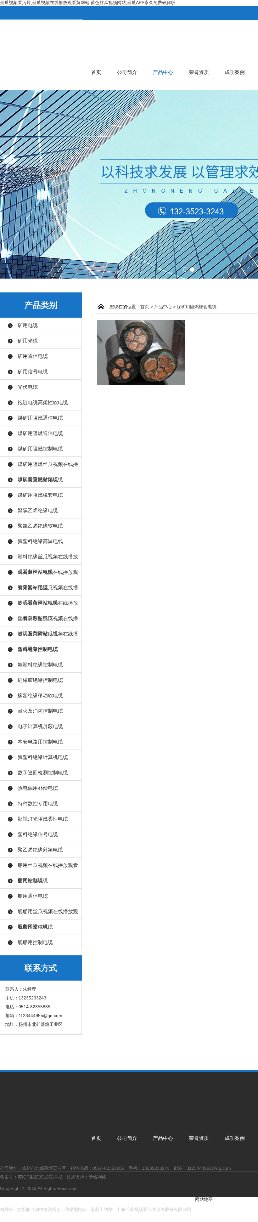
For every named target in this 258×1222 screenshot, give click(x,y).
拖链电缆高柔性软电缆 (43, 402)
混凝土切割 (102, 1209)
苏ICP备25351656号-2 (40, 1177)
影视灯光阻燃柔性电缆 (43, 819)
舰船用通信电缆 (35, 927)
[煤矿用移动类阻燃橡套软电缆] (141, 351)
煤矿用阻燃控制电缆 (40, 448)
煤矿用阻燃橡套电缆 (40, 495)
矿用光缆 (28, 340)
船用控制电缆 (33, 880)
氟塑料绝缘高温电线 (40, 541)
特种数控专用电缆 (38, 803)
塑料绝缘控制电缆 (38, 649)
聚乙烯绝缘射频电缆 (40, 849)
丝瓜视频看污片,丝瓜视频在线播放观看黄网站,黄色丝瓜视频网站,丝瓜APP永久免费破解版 (87, 2)
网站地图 (204, 1199)
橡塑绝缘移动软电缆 (40, 695)
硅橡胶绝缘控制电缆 (40, 680)
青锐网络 (97, 1177)
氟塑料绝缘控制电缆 (40, 664)
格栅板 (6, 1209)
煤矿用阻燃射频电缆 (40, 479)
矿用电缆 (28, 325)
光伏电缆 (28, 387)
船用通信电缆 (33, 896)
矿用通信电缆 (33, 356)
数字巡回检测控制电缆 (43, 772)
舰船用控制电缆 (35, 942)
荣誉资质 (199, 72)
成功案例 (235, 72)
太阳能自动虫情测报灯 (39, 1209)
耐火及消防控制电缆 (40, 711)
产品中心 (163, 72)
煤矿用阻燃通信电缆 (40, 418)
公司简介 (127, 72)
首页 (96, 72)
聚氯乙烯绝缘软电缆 (40, 526)
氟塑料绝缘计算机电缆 (43, 757)
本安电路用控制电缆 (40, 741)
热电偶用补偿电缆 (38, 788)
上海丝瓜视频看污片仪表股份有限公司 (153, 1209)
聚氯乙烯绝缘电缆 (38, 510)
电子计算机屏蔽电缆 (40, 726)
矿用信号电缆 (33, 371)
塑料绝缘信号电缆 (38, 834)
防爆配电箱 (76, 1209)
